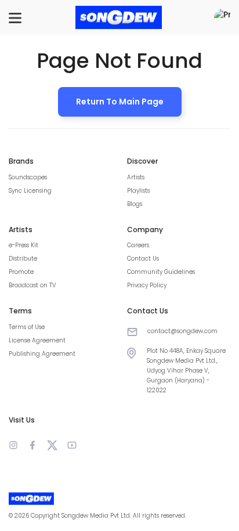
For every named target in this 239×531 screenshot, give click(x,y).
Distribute (23, 258)
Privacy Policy (146, 285)
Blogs (134, 204)
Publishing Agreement (42, 353)
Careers (138, 245)
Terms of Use (27, 327)
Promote (21, 272)
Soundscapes (28, 177)
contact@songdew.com (182, 331)
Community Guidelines (161, 272)
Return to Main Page (120, 101)
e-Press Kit (23, 245)
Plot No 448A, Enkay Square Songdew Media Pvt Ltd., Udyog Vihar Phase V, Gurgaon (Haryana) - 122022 (186, 370)
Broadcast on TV (32, 285)
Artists (135, 177)
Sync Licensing (30, 190)
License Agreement (37, 340)
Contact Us (143, 258)
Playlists (138, 190)
